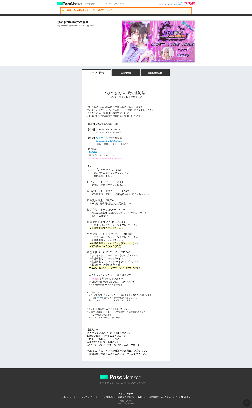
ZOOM (99, 298)
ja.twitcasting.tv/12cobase (109, 141)
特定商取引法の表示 (159, 397)
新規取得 (177, 4)
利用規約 (110, 397)
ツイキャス (102, 138)
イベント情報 (97, 72)
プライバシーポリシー (71, 397)
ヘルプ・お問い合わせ (180, 397)
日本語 (122, 393)
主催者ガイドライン (125, 397)
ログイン (178, 2)
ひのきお (93, 152)
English (130, 393)
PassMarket (69, 3)
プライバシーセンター (93, 397)
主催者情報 (126, 73)
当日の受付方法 (155, 73)
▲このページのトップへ (247, 403)
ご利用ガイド (142, 397)
